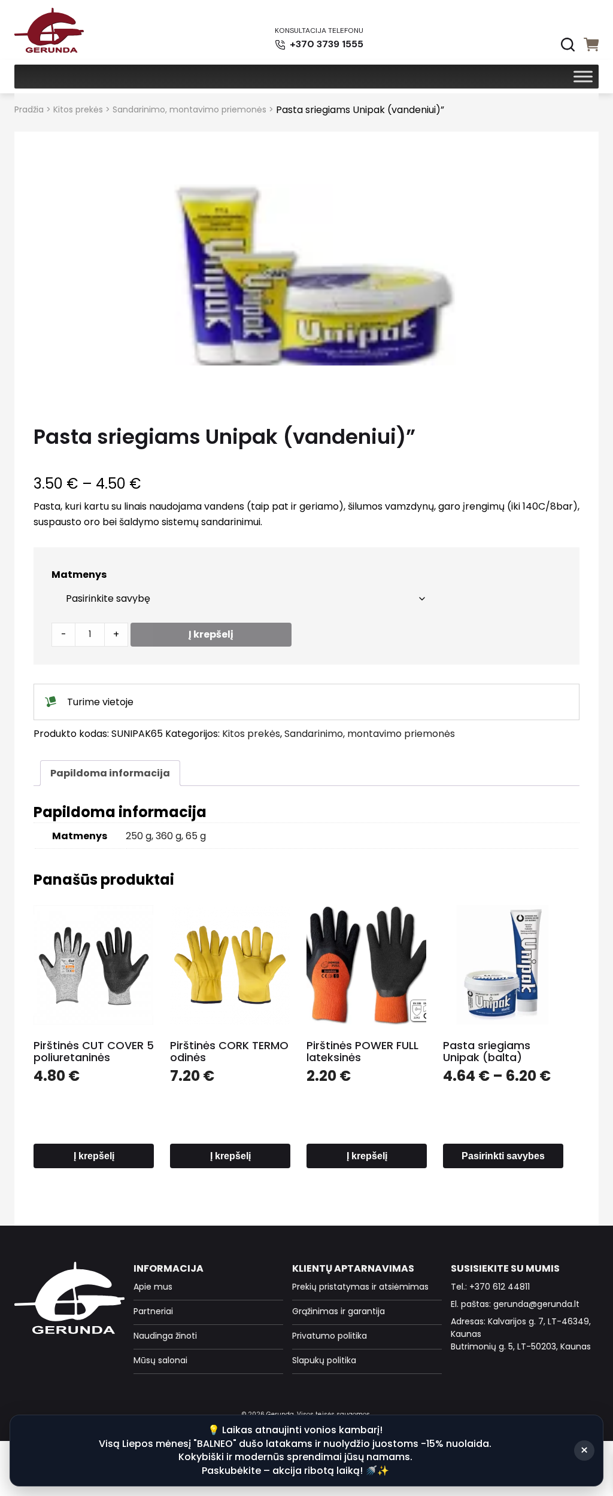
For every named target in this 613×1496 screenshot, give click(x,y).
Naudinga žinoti (165, 1336)
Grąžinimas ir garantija (338, 1311)
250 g (138, 836)
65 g (196, 836)
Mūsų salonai (160, 1360)
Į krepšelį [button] (94, 1156)
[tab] (110, 773)
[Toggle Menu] (583, 76)
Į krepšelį (211, 634)
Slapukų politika (324, 1360)
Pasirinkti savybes (503, 1156)
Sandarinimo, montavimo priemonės (189, 109)
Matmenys (79, 574)
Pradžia (29, 109)
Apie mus (152, 1287)
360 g (168, 836)
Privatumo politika (329, 1336)
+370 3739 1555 (325, 44)
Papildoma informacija (110, 773)
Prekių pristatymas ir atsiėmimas (360, 1287)
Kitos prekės (78, 109)
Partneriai (153, 1311)
